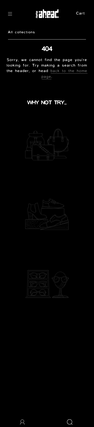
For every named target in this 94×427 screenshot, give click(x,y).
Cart (80, 14)
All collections (21, 32)
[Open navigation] (13, 14)
